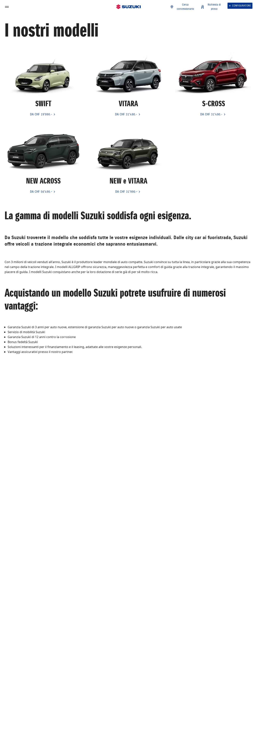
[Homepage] (128, 6)
